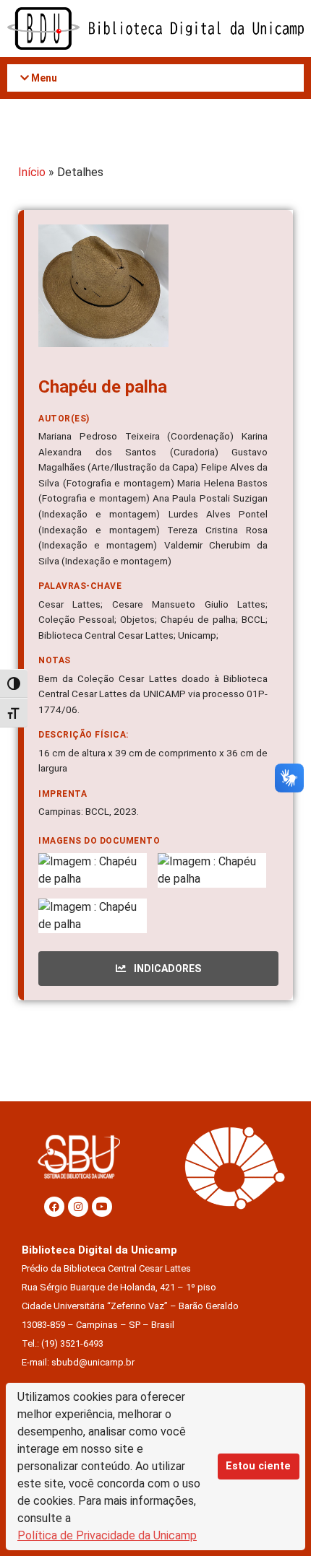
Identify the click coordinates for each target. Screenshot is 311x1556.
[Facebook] (54, 1207)
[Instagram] (78, 1207)
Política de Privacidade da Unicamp (107, 1535)
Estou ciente (258, 1466)
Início (32, 172)
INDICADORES (166, 968)
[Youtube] (102, 1207)
